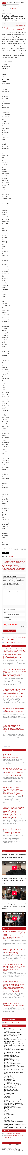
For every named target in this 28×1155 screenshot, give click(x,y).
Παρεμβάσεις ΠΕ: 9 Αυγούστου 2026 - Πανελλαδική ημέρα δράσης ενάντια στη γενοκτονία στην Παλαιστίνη (14, 769)
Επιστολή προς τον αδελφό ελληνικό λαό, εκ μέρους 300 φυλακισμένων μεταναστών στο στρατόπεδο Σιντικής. (14, 690)
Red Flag (6, 1109)
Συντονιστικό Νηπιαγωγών (11, 1083)
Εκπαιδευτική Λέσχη (9, 1080)
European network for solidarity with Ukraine (15, 1127)
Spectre (6, 1111)
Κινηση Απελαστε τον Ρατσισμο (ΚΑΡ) (14, 1072)
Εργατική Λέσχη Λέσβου (10, 1059)
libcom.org (6, 1117)
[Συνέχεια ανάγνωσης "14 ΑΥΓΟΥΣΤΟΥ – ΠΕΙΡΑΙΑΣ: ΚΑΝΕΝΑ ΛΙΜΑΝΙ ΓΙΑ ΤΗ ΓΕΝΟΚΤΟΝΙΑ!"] (14, 756)
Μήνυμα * (5, 589)
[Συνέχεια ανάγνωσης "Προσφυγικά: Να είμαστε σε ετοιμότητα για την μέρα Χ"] (14, 953)
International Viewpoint (9, 1106)
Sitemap (9, 1148)
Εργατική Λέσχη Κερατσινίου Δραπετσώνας (12, 1057)
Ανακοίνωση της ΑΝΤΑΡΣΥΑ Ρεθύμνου (13, 1003)
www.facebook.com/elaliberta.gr (15, 1135)
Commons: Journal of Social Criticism (13, 1121)
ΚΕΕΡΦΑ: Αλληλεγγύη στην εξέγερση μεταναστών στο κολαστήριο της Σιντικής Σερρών (14, 933)
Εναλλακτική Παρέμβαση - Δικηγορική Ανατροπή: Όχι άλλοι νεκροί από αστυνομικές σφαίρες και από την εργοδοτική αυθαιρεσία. (13, 809)
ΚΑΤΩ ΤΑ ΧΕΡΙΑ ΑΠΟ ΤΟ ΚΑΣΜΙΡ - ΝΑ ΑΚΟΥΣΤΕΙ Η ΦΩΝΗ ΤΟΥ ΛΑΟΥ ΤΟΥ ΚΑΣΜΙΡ (14, 965)
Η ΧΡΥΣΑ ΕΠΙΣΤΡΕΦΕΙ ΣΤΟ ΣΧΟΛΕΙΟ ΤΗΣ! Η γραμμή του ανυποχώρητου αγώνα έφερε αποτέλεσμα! (14, 671)
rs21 (5, 1110)
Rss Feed (14, 1148)
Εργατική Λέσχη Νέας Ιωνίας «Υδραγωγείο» (12, 1061)
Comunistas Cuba (8, 1116)
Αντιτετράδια (8, 1082)
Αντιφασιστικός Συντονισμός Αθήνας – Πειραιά (14, 1030)
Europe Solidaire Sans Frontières (12, 1107)
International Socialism (9, 1114)
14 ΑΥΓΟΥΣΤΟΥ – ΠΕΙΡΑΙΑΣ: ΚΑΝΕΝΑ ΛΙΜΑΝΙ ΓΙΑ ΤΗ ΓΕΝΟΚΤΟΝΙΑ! (14, 753)
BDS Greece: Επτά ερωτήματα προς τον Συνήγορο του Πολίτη (13, 709)
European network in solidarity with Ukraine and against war (15, 1125)
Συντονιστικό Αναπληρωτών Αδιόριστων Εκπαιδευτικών (15, 1085)
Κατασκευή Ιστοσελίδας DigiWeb (11, 1149)
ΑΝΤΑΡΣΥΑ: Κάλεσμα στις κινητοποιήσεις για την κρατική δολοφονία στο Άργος (14, 828)
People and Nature (9, 1120)
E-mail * (5, 612)
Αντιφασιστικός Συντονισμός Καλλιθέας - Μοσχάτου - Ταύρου (13, 1033)
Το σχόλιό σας (22, 25)
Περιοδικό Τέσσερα (9, 1093)
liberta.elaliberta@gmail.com (13, 1133)
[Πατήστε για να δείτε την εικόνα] (14, 28)
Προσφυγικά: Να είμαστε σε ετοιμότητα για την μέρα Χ (14, 950)
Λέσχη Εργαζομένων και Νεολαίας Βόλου (14, 1067)
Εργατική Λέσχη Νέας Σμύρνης (12, 1063)
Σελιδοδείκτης (8, 1079)
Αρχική (4, 1143)
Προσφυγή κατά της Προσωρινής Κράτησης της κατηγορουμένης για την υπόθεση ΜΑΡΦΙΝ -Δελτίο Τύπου (14, 725)
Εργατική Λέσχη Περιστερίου (12, 1065)
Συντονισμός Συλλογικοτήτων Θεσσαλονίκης (12, 1053)
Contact (4, 1148)
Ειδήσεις (11, 556)
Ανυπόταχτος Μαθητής (10, 1087)
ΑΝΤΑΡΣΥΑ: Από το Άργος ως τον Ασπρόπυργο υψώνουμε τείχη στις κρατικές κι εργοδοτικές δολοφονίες (13, 789)
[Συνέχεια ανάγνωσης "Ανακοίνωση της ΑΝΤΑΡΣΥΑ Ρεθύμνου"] (14, 1005)
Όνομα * (5, 607)
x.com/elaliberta (7, 1137)
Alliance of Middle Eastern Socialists (13, 1103)
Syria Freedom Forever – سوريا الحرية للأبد (14, 1104)
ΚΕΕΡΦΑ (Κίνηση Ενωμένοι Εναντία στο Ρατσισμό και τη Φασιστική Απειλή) (15, 1044)
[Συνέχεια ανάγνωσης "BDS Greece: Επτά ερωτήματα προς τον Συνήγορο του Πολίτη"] (14, 712)
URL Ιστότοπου (6, 617)
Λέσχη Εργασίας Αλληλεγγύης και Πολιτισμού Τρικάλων (14, 1070)
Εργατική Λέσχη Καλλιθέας (12, 1055)
